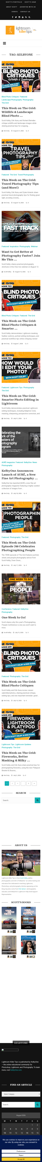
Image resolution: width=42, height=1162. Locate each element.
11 (10, 1133)
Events (15, 11)
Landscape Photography (12, 100)
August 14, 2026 (18, 203)
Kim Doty (6, 131)
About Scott (11, 7)
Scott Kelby (7, 272)
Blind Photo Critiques (10, 97)
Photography (28, 100)
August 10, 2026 (20, 272)
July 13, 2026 (19, 632)
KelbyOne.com (16, 1070)
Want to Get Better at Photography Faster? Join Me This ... (21, 255)
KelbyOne (28, 462)
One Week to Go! (14, 617)
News (34, 462)
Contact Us (25, 11)
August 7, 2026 (18, 343)
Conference (7, 609)
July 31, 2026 (17, 418)
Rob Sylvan (22, 889)
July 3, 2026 (17, 775)
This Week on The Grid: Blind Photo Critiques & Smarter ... (19, 324)
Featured (23, 97)
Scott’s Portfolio (14, 2)
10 (5, 1133)
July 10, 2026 (17, 700)
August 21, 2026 (18, 131)
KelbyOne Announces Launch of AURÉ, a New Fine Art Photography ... (20, 474)
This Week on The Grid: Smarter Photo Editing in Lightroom (20, 399)
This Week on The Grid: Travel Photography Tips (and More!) (20, 184)
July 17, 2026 (17, 565)
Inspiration (14, 246)
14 (27, 1133)
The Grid (5, 103)
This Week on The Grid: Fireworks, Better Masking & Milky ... (19, 756)
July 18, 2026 (17, 493)
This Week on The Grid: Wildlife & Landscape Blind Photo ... (19, 112)
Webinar (34, 246)
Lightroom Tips (16, 387)
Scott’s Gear (30, 2)
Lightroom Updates (23, 744)
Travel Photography (26, 175)
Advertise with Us (28, 7)
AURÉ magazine (8, 462)
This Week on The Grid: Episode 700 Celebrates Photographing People (19, 546)
